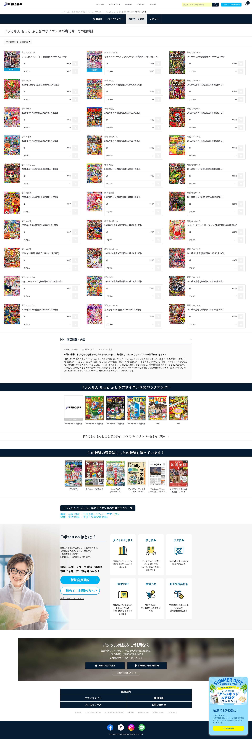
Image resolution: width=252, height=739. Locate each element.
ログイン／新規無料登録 (231, 4)
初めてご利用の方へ (80, 590)
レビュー (154, 19)
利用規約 (78, 712)
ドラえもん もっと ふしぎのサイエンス (119, 12)
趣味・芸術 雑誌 (73, 12)
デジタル (27, 71)
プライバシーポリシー (93, 712)
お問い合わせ (159, 704)
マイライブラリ (114, 4)
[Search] (215, 5)
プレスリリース (93, 704)
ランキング (141, 4)
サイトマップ (172, 712)
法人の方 (153, 4)
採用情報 (159, 698)
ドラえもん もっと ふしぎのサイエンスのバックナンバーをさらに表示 (123, 436)
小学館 (74, 349)
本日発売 (128, 4)
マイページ (100, 4)
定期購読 (97, 19)
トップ (62, 12)
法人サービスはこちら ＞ (72, 598)
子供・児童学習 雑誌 (95, 516)
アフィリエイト (93, 698)
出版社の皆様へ (143, 712)
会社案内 (131, 712)
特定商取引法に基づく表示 (114, 712)
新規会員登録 (80, 580)
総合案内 (126, 691)
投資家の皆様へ (158, 712)
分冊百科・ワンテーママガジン (92, 12)
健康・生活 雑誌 (70, 517)
